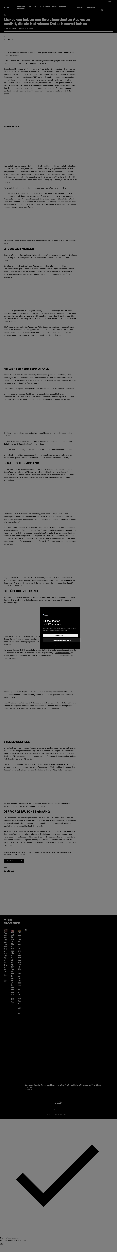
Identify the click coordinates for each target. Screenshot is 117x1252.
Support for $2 (60, 635)
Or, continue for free (60, 646)
